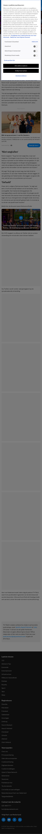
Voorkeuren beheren (21, 75)
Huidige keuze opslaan (21, 70)
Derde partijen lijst (9, 60)
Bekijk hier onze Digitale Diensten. (20, 37)
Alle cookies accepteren (21, 65)
